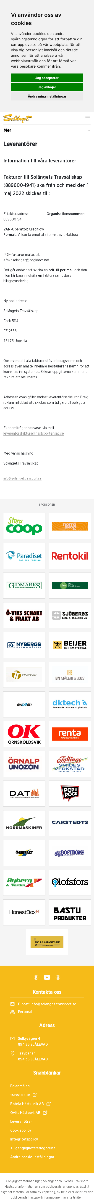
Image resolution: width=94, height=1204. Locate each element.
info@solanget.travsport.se (22, 478)
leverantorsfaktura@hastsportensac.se (33, 433)
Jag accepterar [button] (47, 78)
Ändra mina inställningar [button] (47, 96)
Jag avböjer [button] (47, 87)
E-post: (46, 1004)
